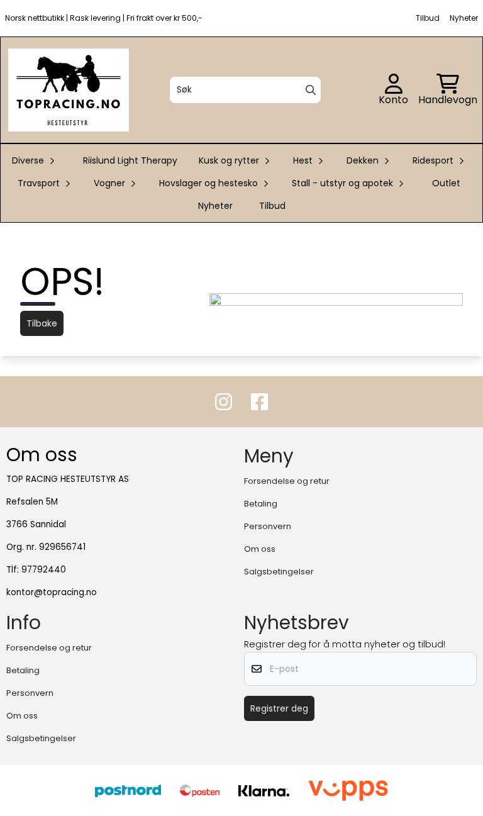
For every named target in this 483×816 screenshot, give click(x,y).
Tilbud (272, 205)
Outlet (446, 183)
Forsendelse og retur (287, 481)
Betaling (260, 503)
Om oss (259, 549)
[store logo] (68, 89)
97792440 (43, 570)
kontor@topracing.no (51, 592)
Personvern (267, 526)
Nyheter (215, 205)
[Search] (310, 90)
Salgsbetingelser (279, 571)
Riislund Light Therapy (130, 160)
